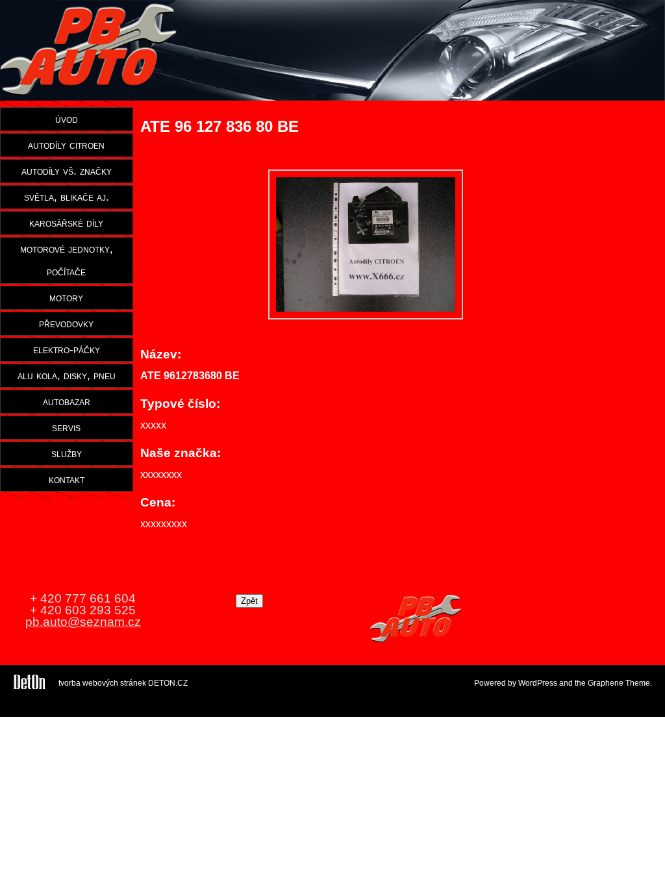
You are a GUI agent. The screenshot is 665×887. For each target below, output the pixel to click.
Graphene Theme (619, 683)
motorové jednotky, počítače (66, 260)
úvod (66, 118)
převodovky (66, 323)
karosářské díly (66, 222)
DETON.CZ (168, 683)
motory (66, 297)
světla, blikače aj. (66, 196)
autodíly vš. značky (66, 170)
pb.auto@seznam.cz (83, 622)
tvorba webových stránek (102, 683)
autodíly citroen (66, 144)
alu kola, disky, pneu (67, 375)
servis (66, 427)
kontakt (66, 479)
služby (66, 453)
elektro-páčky (66, 349)
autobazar (66, 401)
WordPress (537, 683)
